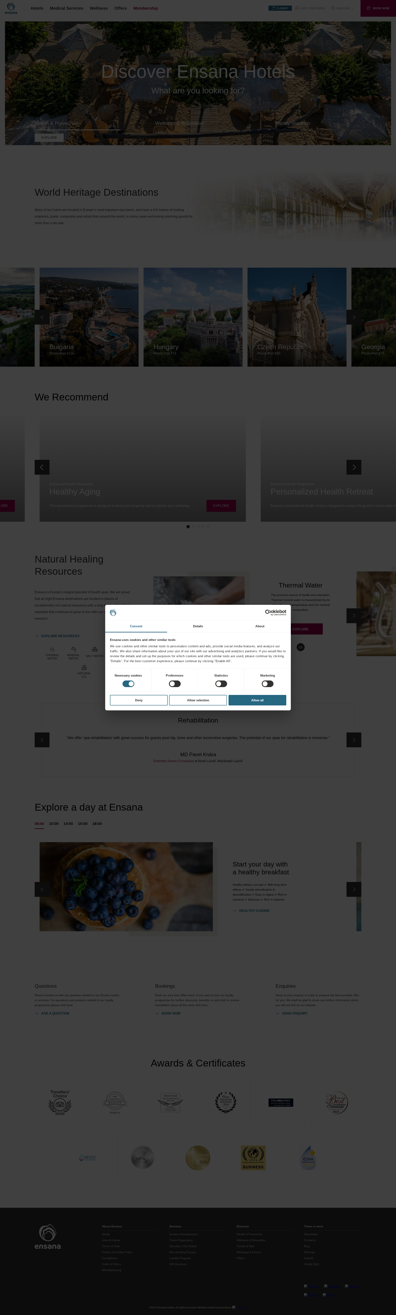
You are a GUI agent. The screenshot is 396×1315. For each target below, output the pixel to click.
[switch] (175, 683)
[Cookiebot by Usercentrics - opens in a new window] (268, 613)
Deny (139, 700)
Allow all (257, 700)
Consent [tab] (136, 626)
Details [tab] (198, 626)
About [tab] (259, 626)
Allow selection (198, 700)
